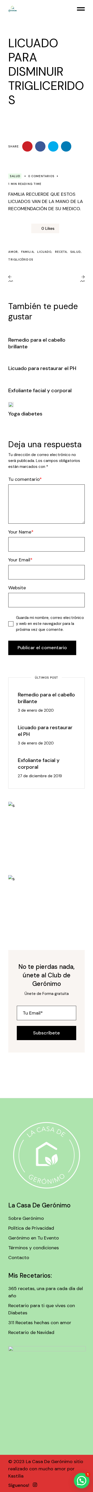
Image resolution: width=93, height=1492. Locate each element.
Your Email (19, 560)
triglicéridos (20, 259)
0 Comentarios (41, 176)
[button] (81, 1480)
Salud (15, 176)
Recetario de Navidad (31, 1332)
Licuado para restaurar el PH (42, 368)
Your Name (19, 532)
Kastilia (16, 1476)
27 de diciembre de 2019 (40, 776)
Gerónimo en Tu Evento (33, 1238)
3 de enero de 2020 (36, 710)
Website (17, 588)
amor (13, 252)
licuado (44, 252)
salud (75, 252)
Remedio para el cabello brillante (46, 698)
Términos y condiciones (33, 1248)
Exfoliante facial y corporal (40, 390)
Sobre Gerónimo (26, 1218)
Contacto (18, 1257)
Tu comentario (24, 479)
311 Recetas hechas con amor (39, 1323)
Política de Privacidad (31, 1228)
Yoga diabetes (25, 413)
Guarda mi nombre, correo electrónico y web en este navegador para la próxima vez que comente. (50, 623)
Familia (27, 252)
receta (61, 252)
